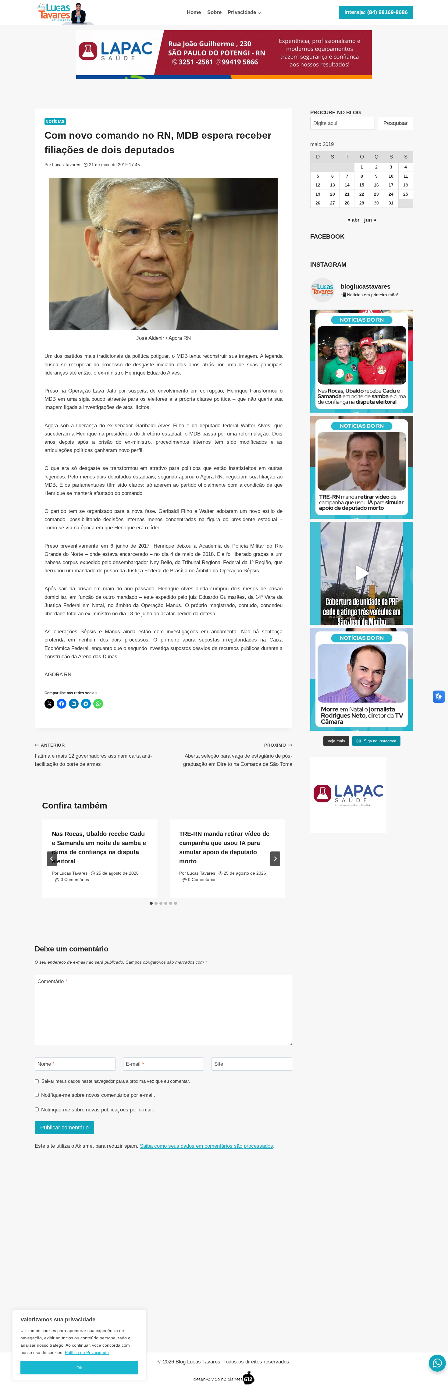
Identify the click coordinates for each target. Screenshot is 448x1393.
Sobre (214, 12)
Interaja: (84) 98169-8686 (376, 12)
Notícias (55, 121)
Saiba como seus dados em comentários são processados (206, 1146)
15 (361, 185)
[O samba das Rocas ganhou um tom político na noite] (361, 361)
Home (194, 12)
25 (405, 194)
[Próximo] (275, 858)
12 (317, 185)
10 (391, 176)
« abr (353, 220)
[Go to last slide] (52, 858)
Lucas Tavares (66, 164)
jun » (370, 220)
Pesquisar (395, 123)
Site (218, 1064)
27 (332, 203)
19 (317, 194)
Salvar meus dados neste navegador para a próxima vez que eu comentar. (115, 1081)
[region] (79, 1345)
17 (391, 185)
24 (391, 194)
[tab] (151, 903)
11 (406, 176)
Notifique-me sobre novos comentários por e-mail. (98, 1095)
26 (317, 203)
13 (332, 185)
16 (376, 185)
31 (391, 203)
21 (347, 194)
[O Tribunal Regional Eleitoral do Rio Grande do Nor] (361, 467)
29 (361, 203)
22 (361, 194)
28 (347, 203)
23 (376, 194)
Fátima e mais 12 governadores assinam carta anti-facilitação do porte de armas (93, 755)
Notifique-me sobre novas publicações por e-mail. (97, 1110)
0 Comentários (75, 879)
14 (347, 185)
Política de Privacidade (87, 1352)
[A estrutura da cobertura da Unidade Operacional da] (361, 573)
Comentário (52, 981)
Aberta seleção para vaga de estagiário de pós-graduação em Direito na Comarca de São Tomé (237, 755)
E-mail (135, 1064)
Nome (46, 1064)
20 (332, 194)
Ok (79, 1367)
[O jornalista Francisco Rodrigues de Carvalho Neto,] (361, 679)
